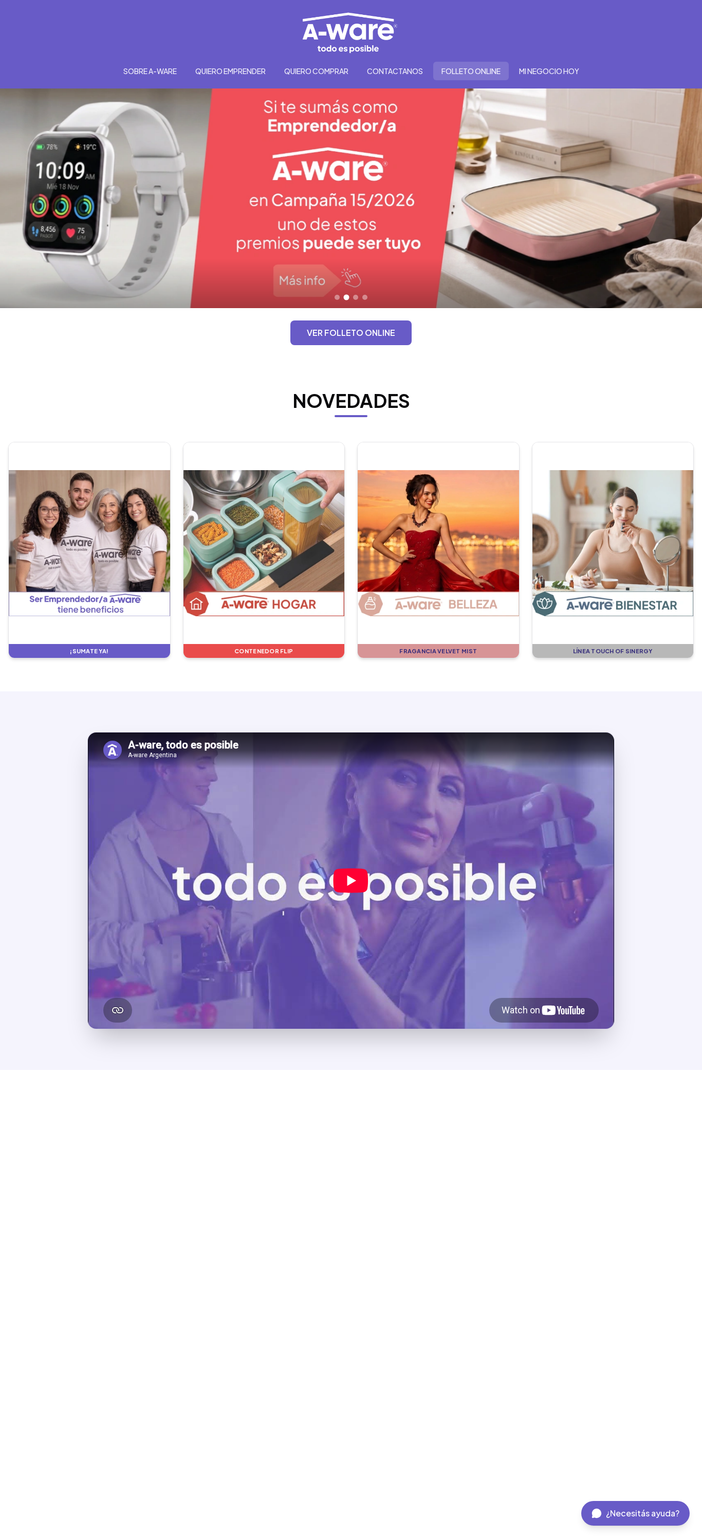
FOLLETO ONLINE (471, 71)
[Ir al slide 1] (337, 297)
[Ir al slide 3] (356, 297)
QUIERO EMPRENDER (230, 71)
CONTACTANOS (395, 71)
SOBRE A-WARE (150, 71)
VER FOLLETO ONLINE (351, 332)
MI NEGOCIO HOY (549, 71)
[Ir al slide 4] (364, 297)
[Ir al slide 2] (346, 297)
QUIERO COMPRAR (316, 71)
